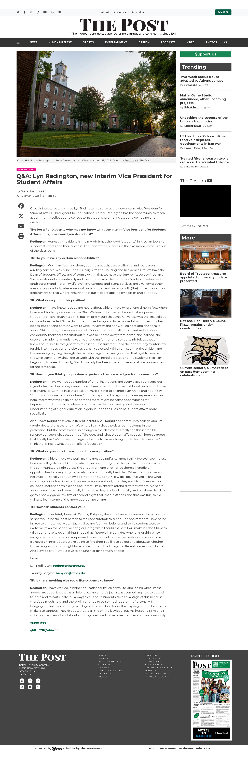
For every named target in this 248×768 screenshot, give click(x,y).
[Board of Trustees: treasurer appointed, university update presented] (206, 255)
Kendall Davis (192, 125)
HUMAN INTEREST (26, 170)
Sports (88, 42)
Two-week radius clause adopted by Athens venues (201, 78)
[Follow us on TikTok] (22, 686)
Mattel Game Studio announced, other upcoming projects (203, 99)
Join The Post (154, 664)
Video (191, 42)
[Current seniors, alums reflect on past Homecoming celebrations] (206, 350)
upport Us (206, 54)
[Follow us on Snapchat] (38, 686)
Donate (223, 12)
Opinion (144, 42)
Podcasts (168, 42)
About (105, 12)
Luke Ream (191, 166)
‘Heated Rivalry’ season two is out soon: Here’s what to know (205, 160)
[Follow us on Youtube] (30, 686)
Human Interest (60, 42)
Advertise (120, 12)
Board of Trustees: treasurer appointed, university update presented (203, 277)
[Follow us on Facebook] (30, 680)
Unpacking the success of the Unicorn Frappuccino (204, 119)
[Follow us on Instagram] (38, 680)
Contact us (152, 658)
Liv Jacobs (190, 85)
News (33, 42)
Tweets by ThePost (194, 225)
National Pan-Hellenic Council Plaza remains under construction (203, 324)
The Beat (104, 667)
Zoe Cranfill (131, 160)
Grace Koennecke (33, 191)
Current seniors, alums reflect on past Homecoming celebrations (204, 371)
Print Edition (205, 656)
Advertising (153, 661)
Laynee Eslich (192, 148)
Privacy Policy (155, 676)
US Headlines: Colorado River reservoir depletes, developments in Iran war (203, 140)
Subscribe (137, 12)
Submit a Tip (153, 670)
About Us (151, 655)
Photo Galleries (110, 670)
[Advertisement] (205, 436)
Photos (211, 42)
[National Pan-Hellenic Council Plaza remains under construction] (206, 303)
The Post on (193, 180)
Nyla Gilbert (191, 107)
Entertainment (116, 42)
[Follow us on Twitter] (22, 680)
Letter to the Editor (159, 667)
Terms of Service (157, 673)
